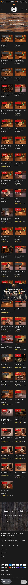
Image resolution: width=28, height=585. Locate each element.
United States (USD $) (6, 574)
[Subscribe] (20, 521)
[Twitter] (8, 297)
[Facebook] (11, 297)
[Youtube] (14, 297)
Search (2, 570)
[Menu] (2, 9)
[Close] (26, 285)
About (2, 558)
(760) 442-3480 (10, 535)
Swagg (2, 556)
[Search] (22, 9)
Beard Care (4, 552)
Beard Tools (4, 554)
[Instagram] (17, 297)
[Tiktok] (20, 297)
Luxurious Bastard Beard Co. (12, 578)
